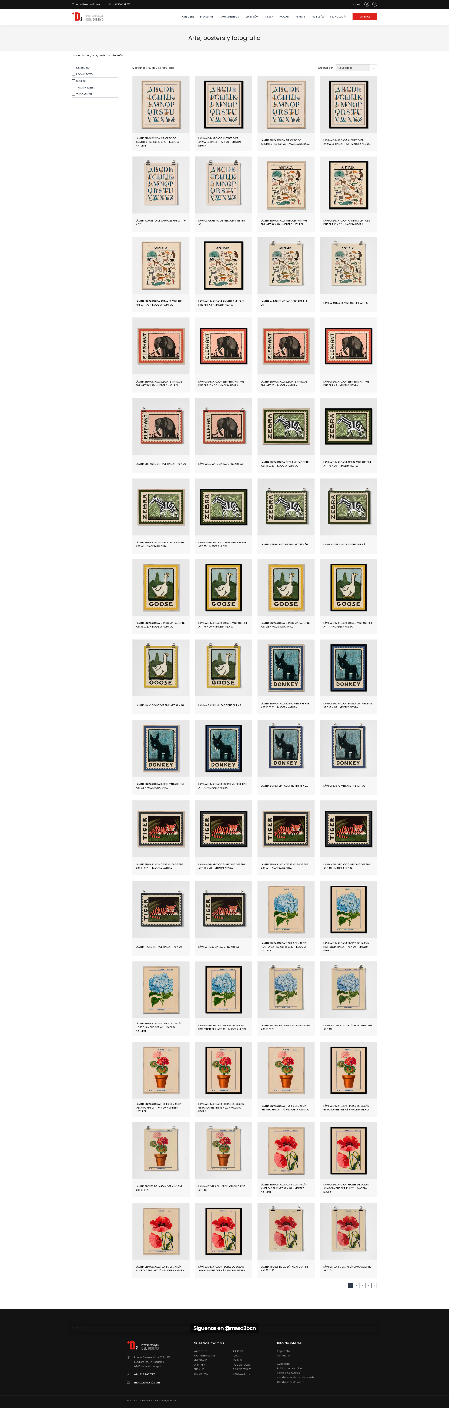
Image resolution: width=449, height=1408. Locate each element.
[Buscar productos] (374, 4)
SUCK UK (81, 81)
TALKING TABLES (85, 87)
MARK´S (237, 1360)
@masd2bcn (240, 1328)
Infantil (300, 16)
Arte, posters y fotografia (107, 55)
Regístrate (283, 1351)
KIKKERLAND (83, 67)
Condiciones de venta (290, 1382)
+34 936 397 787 (121, 4)
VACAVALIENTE (241, 1374)
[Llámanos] (111, 4)
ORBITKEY (199, 1364)
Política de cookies (288, 1373)
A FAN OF (238, 1351)
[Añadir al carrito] (169, 113)
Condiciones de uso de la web (295, 1377)
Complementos (229, 16)
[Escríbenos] (74, 4)
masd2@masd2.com (88, 4)
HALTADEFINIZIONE (204, 1355)
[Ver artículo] (153, 113)
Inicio (76, 55)
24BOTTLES (200, 1351)
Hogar (284, 16)
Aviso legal (283, 1364)
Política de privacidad (290, 1368)
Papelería (318, 16)
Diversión (252, 16)
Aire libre (188, 16)
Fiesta (269, 16)
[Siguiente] (374, 1285)
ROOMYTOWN (84, 74)
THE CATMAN (84, 94)
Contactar (283, 1355)
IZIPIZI (236, 1355)
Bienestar (206, 16)
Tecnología (338, 16)
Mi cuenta (357, 4)
